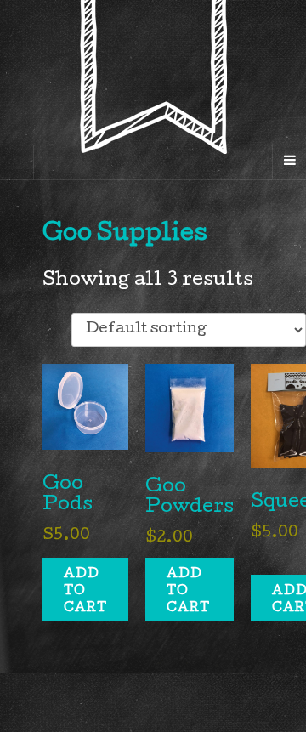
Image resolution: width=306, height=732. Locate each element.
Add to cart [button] (85, 592)
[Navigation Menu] (289, 162)
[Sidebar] (17, 162)
